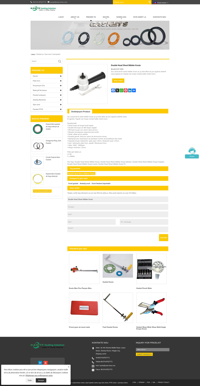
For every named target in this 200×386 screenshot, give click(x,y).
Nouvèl (106, 17)
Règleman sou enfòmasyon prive (39, 376)
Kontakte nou (159, 17)
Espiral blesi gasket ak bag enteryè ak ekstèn (53, 126)
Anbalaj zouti (85, 183)
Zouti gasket (56, 54)
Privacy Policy (163, 382)
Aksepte (41, 380)
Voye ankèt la (139, 17)
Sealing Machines (39, 100)
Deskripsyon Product (80, 112)
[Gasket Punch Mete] (151, 269)
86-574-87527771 (39, 2)
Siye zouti (48, 54)
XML (154, 382)
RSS (148, 382)
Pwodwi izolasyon (39, 95)
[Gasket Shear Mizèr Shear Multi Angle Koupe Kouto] (151, 308)
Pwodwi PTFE (38, 109)
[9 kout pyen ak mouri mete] (84, 308)
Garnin (35, 76)
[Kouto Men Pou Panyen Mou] (84, 269)
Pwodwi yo (91, 17)
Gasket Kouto (108, 282)
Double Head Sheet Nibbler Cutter (81, 174)
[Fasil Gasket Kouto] (118, 308)
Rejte (30, 380)
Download (121, 17)
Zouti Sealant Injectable (101, 183)
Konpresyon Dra (39, 85)
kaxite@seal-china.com (58, 2)
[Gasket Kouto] (118, 265)
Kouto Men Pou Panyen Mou (80, 288)
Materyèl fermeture (40, 90)
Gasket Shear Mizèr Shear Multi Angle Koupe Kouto (151, 328)
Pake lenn (36, 81)
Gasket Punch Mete (144, 288)
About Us (75, 17)
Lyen (134, 382)
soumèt (163, 237)
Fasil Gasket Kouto (110, 327)
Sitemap (142, 382)
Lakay (61, 17)
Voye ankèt (118, 80)
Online (192, 156)
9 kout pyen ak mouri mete (79, 327)
